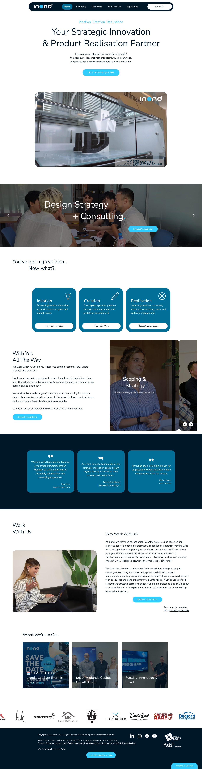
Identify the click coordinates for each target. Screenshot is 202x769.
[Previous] (8, 215)
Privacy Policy (60, 749)
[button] (162, 163)
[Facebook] (147, 736)
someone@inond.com (179, 610)
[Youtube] (154, 736)
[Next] (193, 215)
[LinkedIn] (132, 736)
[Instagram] (139, 736)
